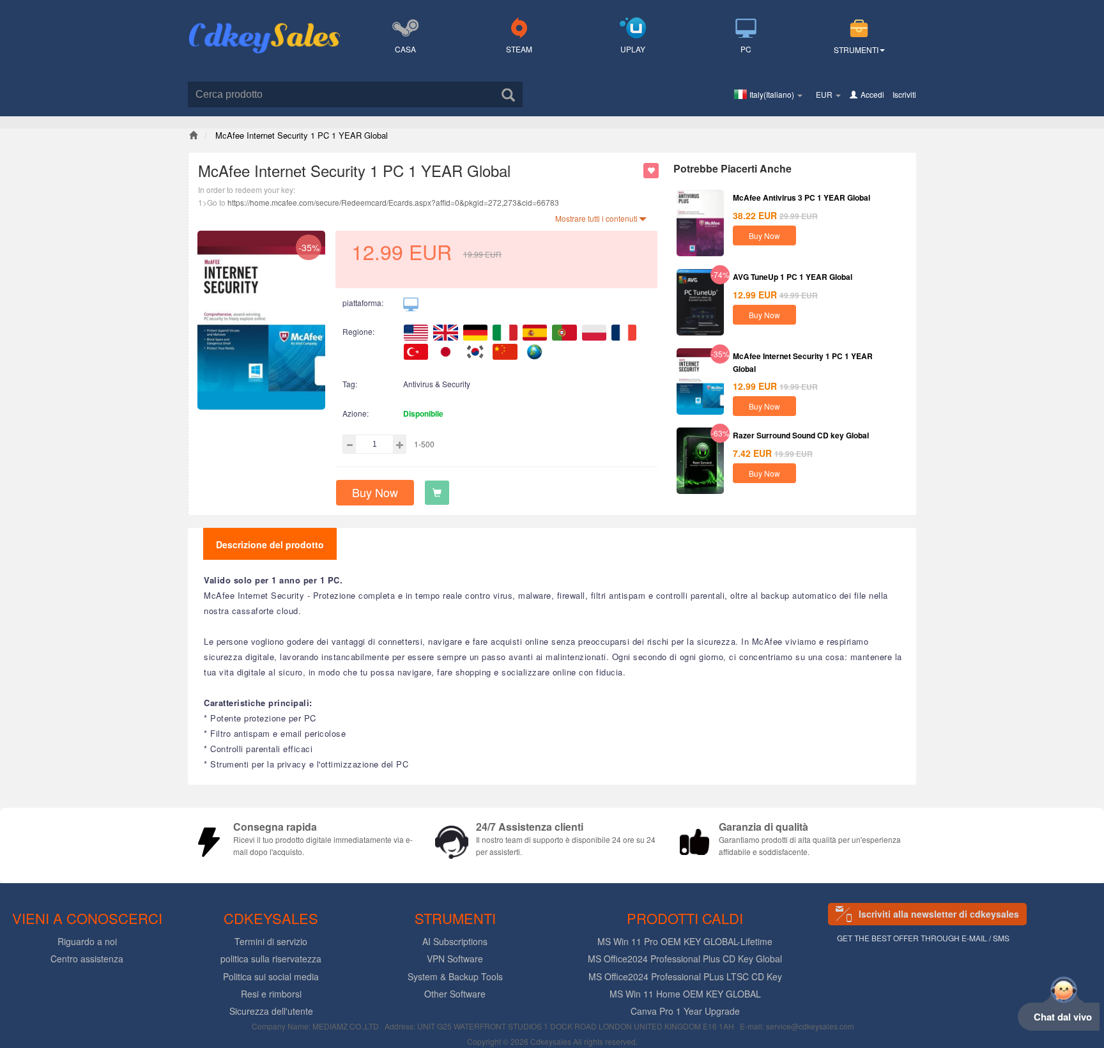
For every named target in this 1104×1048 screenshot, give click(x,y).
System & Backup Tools (455, 976)
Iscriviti (904, 94)
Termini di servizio (270, 941)
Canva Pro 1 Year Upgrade (685, 1011)
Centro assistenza (86, 958)
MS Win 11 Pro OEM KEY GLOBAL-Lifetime (684, 941)
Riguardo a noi (87, 941)
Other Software (455, 993)
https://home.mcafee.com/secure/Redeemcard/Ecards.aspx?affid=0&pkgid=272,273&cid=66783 (393, 202)
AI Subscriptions (454, 941)
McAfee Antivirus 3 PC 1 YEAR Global (801, 197)
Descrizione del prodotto (270, 544)
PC (745, 48)
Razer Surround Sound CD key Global (801, 435)
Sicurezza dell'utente (271, 1011)
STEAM (519, 48)
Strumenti (856, 49)
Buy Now (375, 492)
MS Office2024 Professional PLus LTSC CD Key (685, 976)
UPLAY (632, 48)
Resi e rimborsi (271, 993)
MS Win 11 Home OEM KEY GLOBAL (685, 993)
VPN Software (455, 958)
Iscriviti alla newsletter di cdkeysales (939, 913)
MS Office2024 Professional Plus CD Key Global (685, 958)
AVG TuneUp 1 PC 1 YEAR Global (792, 276)
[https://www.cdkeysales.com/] (264, 23)
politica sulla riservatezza (270, 958)
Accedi (872, 94)
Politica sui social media (271, 976)
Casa (405, 48)
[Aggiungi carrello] (437, 493)
